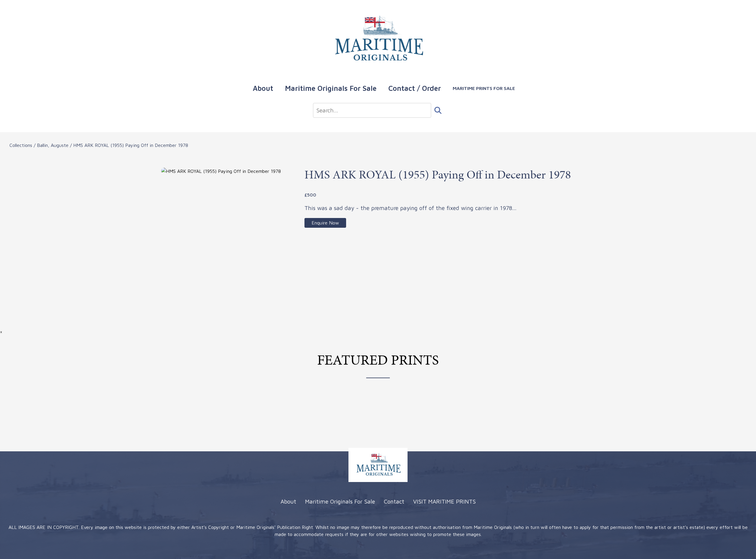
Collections (20, 145)
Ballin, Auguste (53, 145)
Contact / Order (414, 88)
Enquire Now (325, 222)
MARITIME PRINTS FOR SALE (484, 88)
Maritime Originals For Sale (331, 88)
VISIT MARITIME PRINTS (444, 501)
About (263, 88)
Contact (394, 501)
